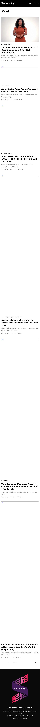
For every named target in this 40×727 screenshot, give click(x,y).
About (9, 708)
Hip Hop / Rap (6, 317)
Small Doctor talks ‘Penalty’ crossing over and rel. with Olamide (19, 90)
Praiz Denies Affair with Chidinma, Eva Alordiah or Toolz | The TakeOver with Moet (19, 158)
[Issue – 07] (20, 688)
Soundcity (4, 60)
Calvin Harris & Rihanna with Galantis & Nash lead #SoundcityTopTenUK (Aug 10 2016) (19, 647)
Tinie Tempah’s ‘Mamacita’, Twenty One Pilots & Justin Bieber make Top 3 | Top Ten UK (19, 486)
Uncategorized (7, 44)
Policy (14, 708)
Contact (21, 708)
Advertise (28, 708)
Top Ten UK (6, 480)
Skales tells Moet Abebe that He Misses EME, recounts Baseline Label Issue (19, 322)
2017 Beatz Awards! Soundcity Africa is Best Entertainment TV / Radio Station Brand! (20, 49)
